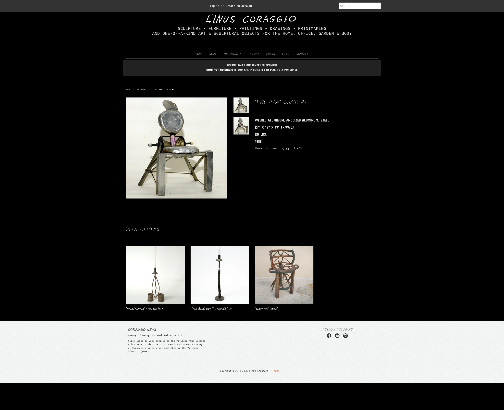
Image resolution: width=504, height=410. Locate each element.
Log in (218, 6)
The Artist (232, 53)
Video (285, 53)
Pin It (289, 148)
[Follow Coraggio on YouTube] (338, 336)
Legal (270, 370)
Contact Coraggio (219, 69)
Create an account (237, 6)
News (213, 53)
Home (199, 53)
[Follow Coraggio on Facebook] (330, 336)
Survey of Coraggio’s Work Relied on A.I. (148, 335)
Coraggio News (142, 329)
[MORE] (145, 351)
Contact (302, 53)
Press (270, 53)
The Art (253, 53)
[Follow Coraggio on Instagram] (345, 336)
